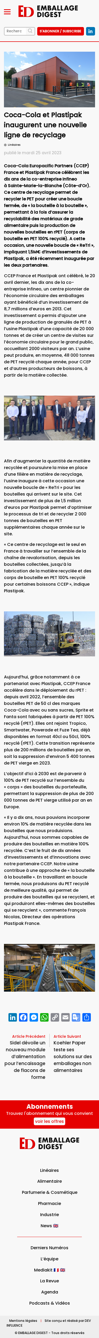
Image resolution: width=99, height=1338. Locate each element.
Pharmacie (49, 1203)
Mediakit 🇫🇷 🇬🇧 (49, 1270)
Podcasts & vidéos (49, 1303)
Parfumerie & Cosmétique (49, 1192)
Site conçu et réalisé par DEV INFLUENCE (49, 1323)
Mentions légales (23, 1320)
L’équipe (49, 1259)
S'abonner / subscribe (60, 31)
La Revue (49, 1281)
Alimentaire (49, 1181)
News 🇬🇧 (49, 1226)
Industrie (49, 1215)
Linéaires (49, 1170)
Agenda (49, 1292)
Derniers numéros (49, 1248)
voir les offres (49, 1121)
